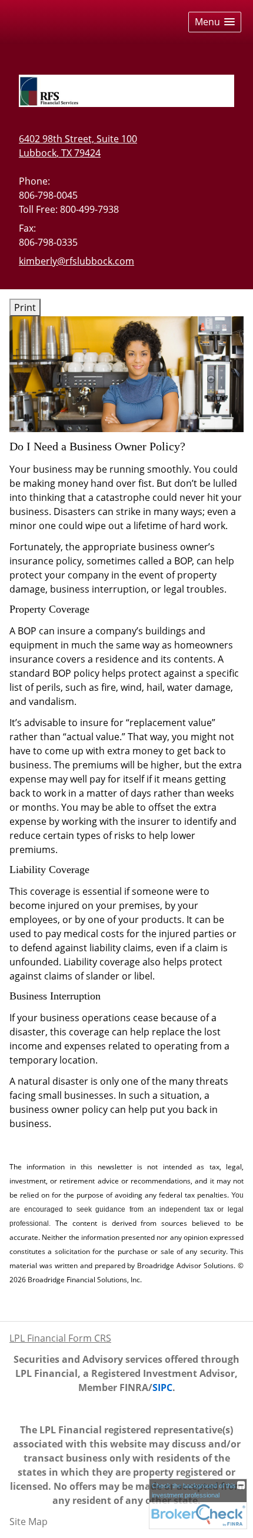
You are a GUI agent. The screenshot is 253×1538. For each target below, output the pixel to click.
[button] (214, 22)
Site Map (28, 1521)
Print (25, 307)
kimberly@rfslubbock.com (76, 261)
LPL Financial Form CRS (60, 1338)
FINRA (133, 1387)
